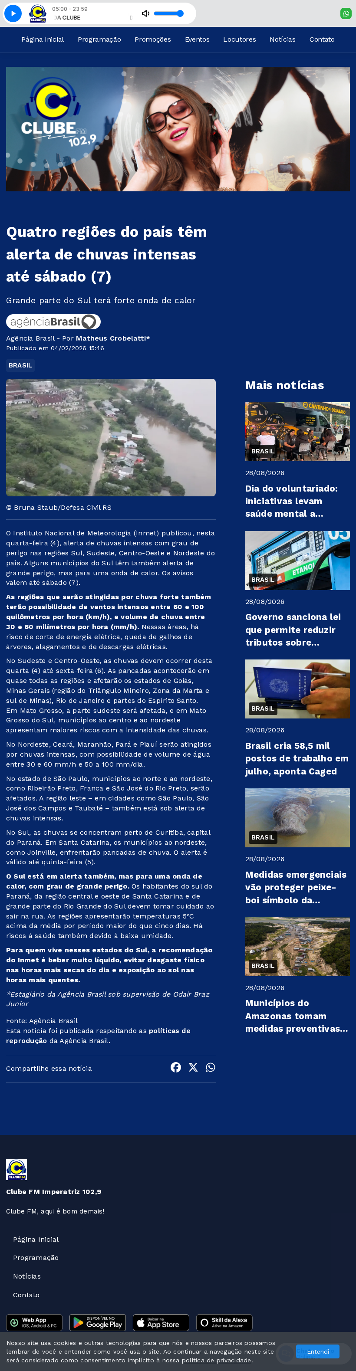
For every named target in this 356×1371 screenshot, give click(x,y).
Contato (322, 39)
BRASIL (20, 365)
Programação (99, 39)
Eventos (197, 39)
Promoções (153, 39)
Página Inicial (42, 39)
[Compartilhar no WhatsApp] (210, 1069)
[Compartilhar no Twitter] (193, 1069)
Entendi (318, 1351)
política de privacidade (216, 1360)
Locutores (239, 39)
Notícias (282, 39)
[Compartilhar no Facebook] (176, 1069)
